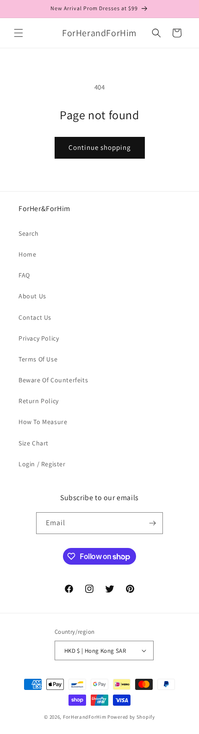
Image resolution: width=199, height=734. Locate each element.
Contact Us (35, 317)
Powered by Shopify (131, 717)
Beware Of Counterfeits (53, 380)
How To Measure (43, 422)
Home (27, 254)
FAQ (24, 275)
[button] (18, 33)
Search (29, 233)
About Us (32, 296)
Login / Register (42, 464)
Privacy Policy (39, 338)
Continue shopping (99, 147)
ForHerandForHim (84, 717)
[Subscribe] (152, 523)
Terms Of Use (38, 359)
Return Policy (39, 401)
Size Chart (34, 443)
